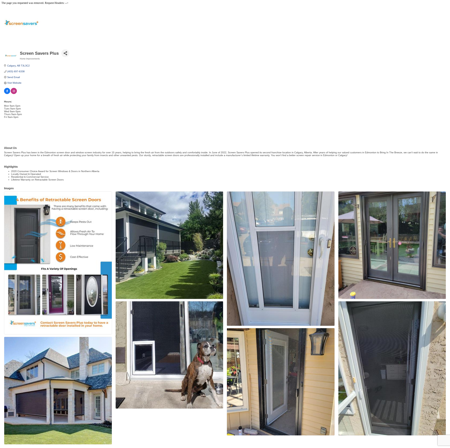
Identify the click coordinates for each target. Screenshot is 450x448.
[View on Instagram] (14, 93)
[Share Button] (65, 53)
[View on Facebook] (7, 93)
